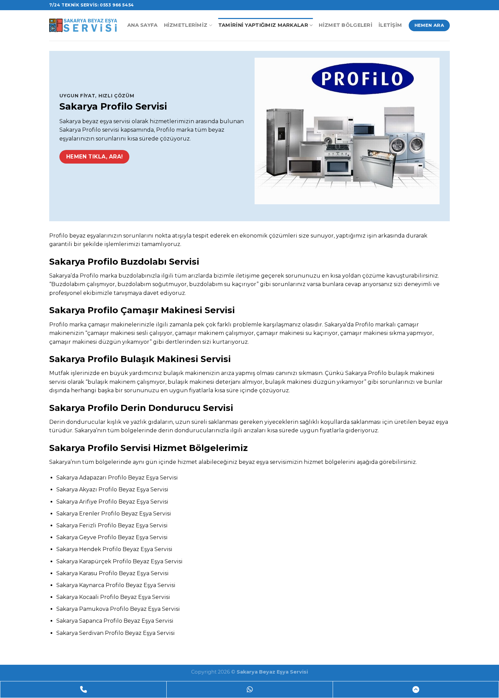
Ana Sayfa (142, 25)
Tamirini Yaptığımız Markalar (263, 25)
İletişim (390, 25)
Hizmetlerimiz (186, 25)
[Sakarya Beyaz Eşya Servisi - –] (83, 25)
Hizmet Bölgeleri (345, 25)
